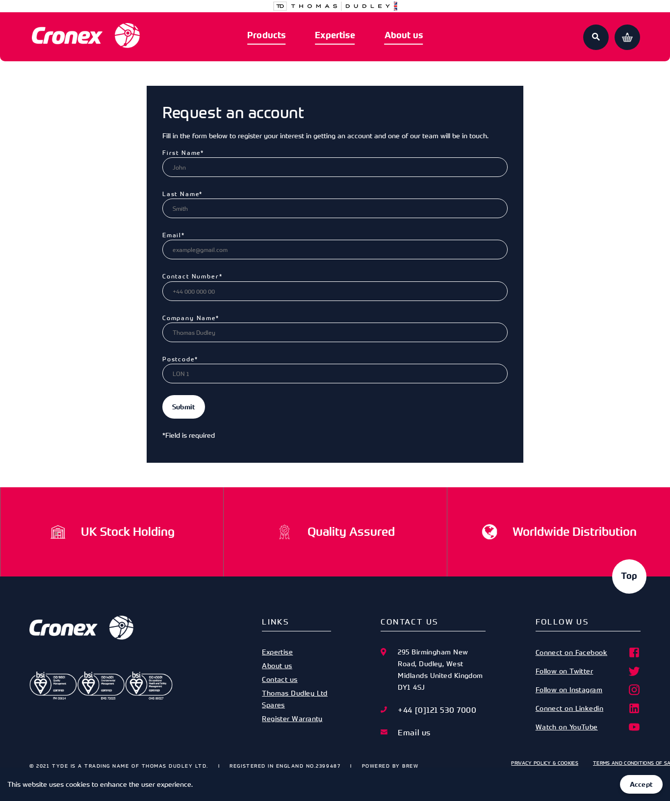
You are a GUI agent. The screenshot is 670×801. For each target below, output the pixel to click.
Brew (410, 765)
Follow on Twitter (564, 671)
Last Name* (182, 194)
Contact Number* (192, 276)
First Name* (183, 152)
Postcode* (180, 359)
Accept (641, 784)
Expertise (335, 35)
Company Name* (190, 318)
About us (404, 35)
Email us (414, 732)
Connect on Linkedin (570, 708)
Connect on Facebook (572, 652)
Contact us (279, 679)
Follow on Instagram (569, 689)
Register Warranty (292, 718)
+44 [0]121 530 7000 (437, 710)
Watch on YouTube (567, 726)
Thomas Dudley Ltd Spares (295, 698)
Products (266, 35)
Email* (173, 235)
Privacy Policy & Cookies (544, 762)
